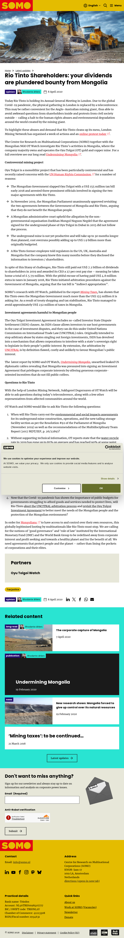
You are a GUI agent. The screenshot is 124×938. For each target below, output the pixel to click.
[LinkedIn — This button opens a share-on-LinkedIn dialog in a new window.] (68, 599)
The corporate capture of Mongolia (81, 630)
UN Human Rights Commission (72, 174)
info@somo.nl (21, 862)
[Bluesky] (39, 872)
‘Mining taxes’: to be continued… (46, 736)
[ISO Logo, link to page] (104, 933)
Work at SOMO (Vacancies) (80, 907)
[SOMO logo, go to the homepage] (16, 5)
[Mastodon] (33, 872)
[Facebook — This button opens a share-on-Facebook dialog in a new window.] (80, 599)
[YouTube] (13, 872)
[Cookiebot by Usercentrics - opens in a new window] (107, 447)
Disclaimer (27, 932)
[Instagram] (26, 872)
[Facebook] (20, 872)
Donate (68, 917)
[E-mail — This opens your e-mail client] (92, 599)
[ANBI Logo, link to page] (93, 933)
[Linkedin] (7, 872)
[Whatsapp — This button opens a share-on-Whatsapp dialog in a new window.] (86, 599)
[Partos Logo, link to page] (115, 933)
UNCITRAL (12, 350)
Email (16, 793)
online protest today (94, 134)
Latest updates (23, 70)
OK (101, 488)
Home (8, 70)
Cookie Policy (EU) (69, 932)
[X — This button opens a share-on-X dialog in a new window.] (74, 599)
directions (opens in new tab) (82, 881)
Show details (108, 478)
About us (69, 902)
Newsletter (71, 912)
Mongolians (30, 522)
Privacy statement (46, 932)
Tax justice (13, 589)
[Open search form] (105, 5)
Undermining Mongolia (63, 154)
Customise (59, 488)
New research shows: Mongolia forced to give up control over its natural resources (85, 705)
